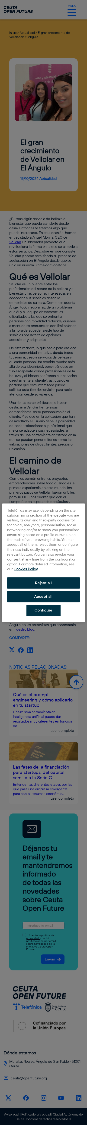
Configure (43, 610)
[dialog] (43, 562)
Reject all (43, 583)
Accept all (43, 596)
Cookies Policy (26, 569)
